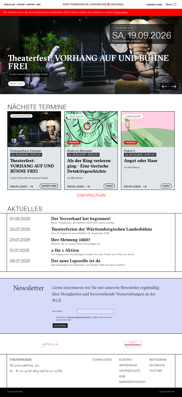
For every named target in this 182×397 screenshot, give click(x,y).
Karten (30, 4)
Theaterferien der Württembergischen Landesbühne (101, 229)
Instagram (157, 360)
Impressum (128, 365)
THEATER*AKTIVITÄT (21, 116)
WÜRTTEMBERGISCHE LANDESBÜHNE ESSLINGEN (93, 4)
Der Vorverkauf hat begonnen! (81, 218)
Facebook (157, 365)
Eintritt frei (49, 186)
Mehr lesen (16, 83)
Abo (38, 4)
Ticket (109, 186)
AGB (122, 376)
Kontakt (125, 360)
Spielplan (9, 4)
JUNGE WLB (119, 28)
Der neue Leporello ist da (75, 260)
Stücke (21, 4)
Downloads (102, 360)
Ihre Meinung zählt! (70, 239)
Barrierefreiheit (132, 382)
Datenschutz (129, 371)
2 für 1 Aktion (65, 250)
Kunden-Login (154, 4)
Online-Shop (121, 12)
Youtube (155, 371)
